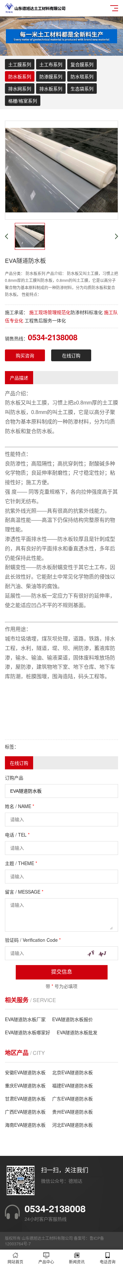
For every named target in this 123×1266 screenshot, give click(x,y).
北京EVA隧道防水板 (72, 1072)
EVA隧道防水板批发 (77, 1032)
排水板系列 (50, 88)
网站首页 (15, 1261)
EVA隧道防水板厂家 (25, 1019)
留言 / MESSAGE (24, 891)
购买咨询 (25, 355)
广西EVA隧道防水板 (25, 1111)
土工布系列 (50, 64)
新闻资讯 (77, 1261)
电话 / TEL (17, 834)
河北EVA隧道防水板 (72, 1124)
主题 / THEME (21, 863)
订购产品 (14, 777)
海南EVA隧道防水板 (25, 1124)
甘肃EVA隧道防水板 (25, 1098)
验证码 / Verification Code (33, 940)
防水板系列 (19, 76)
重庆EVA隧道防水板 (25, 1085)
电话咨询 (107, 1261)
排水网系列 (19, 88)
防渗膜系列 (50, 76)
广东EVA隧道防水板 (72, 1098)
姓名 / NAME (19, 806)
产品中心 (46, 1261)
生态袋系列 (82, 88)
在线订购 (71, 355)
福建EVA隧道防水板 (72, 1085)
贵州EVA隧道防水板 (72, 1111)
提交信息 (61, 972)
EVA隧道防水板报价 (72, 1019)
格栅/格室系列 (22, 100)
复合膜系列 (82, 64)
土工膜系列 (19, 64)
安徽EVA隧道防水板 (25, 1072)
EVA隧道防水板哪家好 (27, 1032)
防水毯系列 (82, 76)
